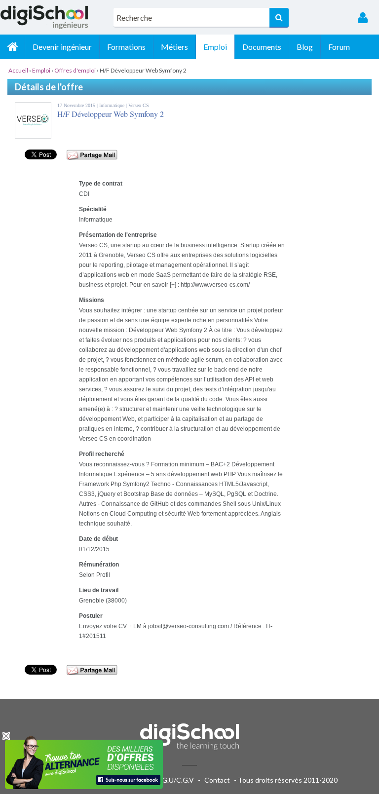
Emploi (215, 46)
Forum (339, 46)
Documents (261, 46)
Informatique (112, 105)
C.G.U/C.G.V (174, 780)
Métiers (174, 46)
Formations (126, 46)
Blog (305, 46)
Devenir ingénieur (62, 46)
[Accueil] (12, 47)
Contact (217, 780)
